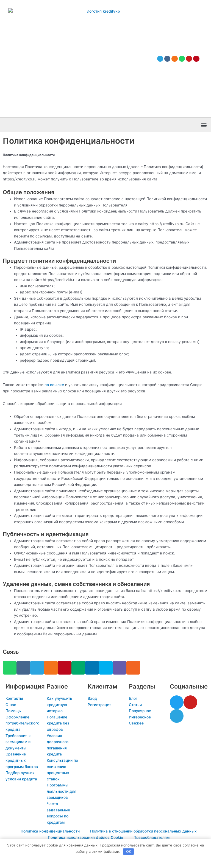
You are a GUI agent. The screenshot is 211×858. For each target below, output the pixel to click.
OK (128, 851)
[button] (203, 124)
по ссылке (54, 385)
